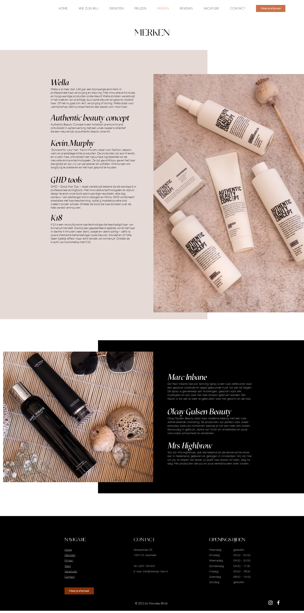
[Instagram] (270, 603)
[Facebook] (278, 603)
